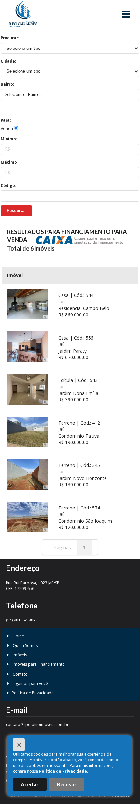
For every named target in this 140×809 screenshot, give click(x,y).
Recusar (67, 784)
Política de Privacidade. (63, 771)
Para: (6, 120)
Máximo (9, 162)
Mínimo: (9, 138)
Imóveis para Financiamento (38, 664)
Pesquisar (16, 210)
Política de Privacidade (33, 693)
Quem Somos (25, 645)
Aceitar (30, 784)
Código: (8, 185)
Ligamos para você (30, 683)
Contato (20, 674)
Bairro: (7, 84)
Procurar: (10, 37)
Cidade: (8, 61)
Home (18, 636)
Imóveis (19, 655)
